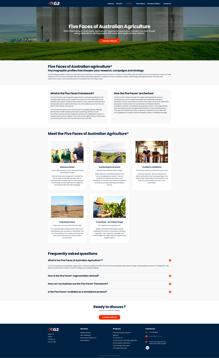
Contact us (167, 4)
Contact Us (51, 339)
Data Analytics (84, 340)
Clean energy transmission (121, 345)
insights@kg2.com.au (155, 336)
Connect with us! (109, 41)
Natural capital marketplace (122, 343)
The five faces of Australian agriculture (125, 340)
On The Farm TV (118, 337)
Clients (50, 336)
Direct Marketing (85, 335)
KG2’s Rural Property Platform (122, 332)
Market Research (85, 332)
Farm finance (140, 4)
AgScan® (115, 335)
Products (129, 4)
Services (119, 4)
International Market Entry (88, 337)
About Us (111, 4)
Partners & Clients (153, 4)
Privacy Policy (52, 341)
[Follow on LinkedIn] (147, 347)
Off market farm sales (120, 348)
